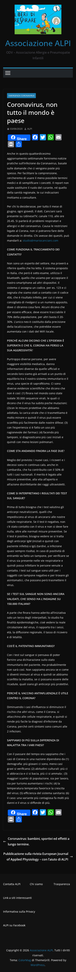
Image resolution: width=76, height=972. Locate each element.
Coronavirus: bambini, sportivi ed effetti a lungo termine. (38, 841)
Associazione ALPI (38, 43)
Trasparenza (62, 884)
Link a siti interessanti (17, 898)
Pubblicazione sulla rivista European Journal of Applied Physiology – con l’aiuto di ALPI (35, 856)
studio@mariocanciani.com (40, 240)
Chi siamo (36, 884)
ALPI (29, 128)
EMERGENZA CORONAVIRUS (21, 95)
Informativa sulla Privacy (19, 911)
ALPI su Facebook (14, 925)
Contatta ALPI (11, 884)
